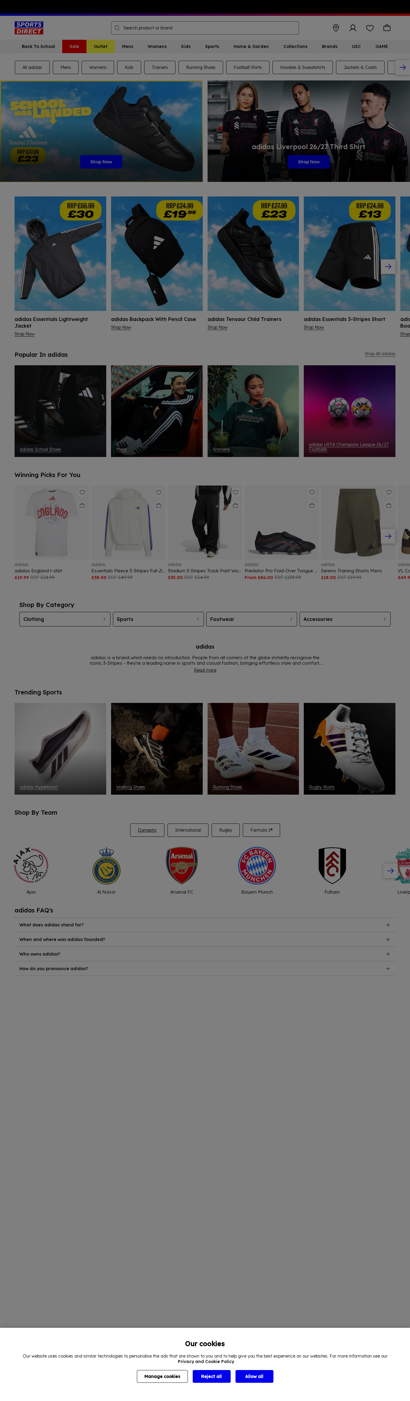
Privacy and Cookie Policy (206, 1361)
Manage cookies (162, 1376)
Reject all (211, 1376)
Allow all (254, 1376)
